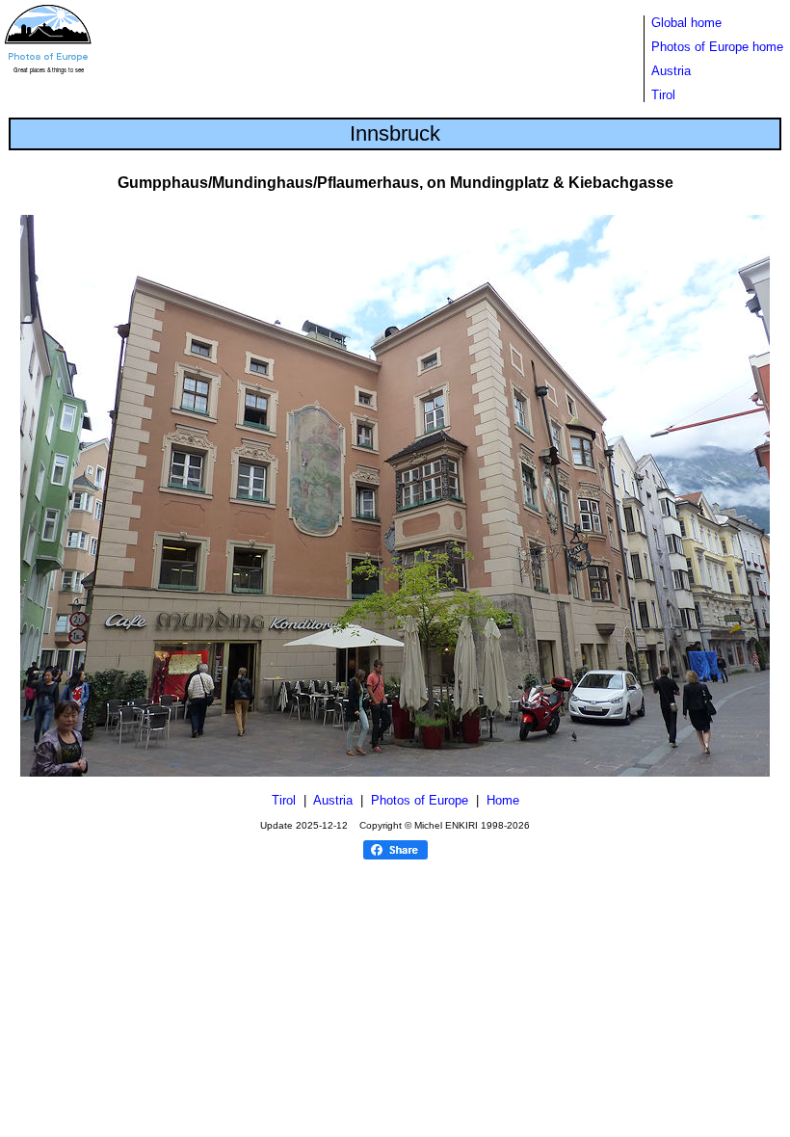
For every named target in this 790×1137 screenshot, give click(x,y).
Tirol (663, 95)
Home (503, 800)
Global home (686, 22)
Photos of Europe (419, 800)
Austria (671, 71)
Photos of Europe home (717, 47)
